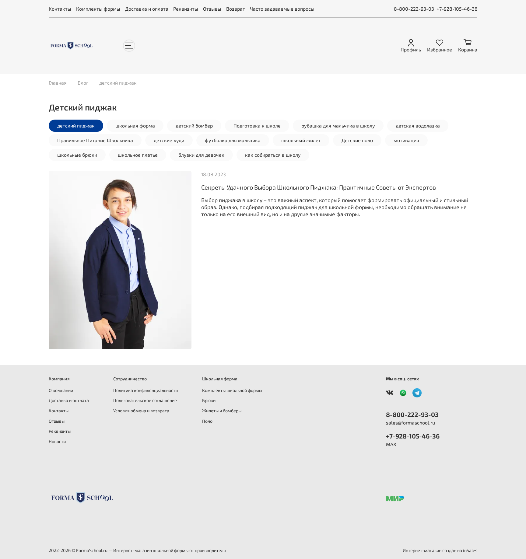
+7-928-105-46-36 (457, 9)
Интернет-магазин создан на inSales (440, 550)
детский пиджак (76, 125)
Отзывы (212, 9)
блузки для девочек (201, 155)
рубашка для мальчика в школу (338, 125)
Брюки (209, 400)
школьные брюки (77, 155)
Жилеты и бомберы (221, 410)
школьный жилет (301, 140)
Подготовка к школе (257, 125)
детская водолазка (418, 125)
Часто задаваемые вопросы (282, 9)
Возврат (235, 9)
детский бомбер (194, 125)
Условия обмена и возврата (141, 410)
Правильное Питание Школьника (95, 140)
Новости (57, 441)
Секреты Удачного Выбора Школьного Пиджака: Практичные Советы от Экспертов (318, 187)
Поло (207, 421)
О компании (61, 390)
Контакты (60, 9)
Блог (83, 83)
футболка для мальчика (233, 140)
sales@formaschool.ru (410, 422)
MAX (391, 444)
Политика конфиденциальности (145, 390)
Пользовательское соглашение (145, 400)
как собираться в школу (273, 155)
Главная (58, 83)
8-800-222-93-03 (414, 9)
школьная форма (135, 125)
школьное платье (138, 155)
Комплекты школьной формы (232, 390)
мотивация (406, 140)
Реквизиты (185, 9)
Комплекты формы (98, 9)
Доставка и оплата (146, 9)
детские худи (169, 140)
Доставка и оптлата (69, 400)
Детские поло (357, 140)
